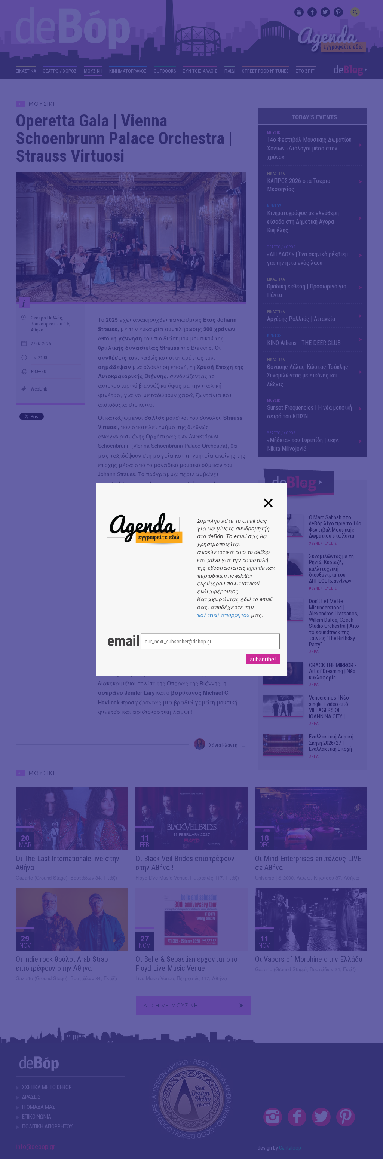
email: (116, 641)
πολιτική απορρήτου (223, 614)
